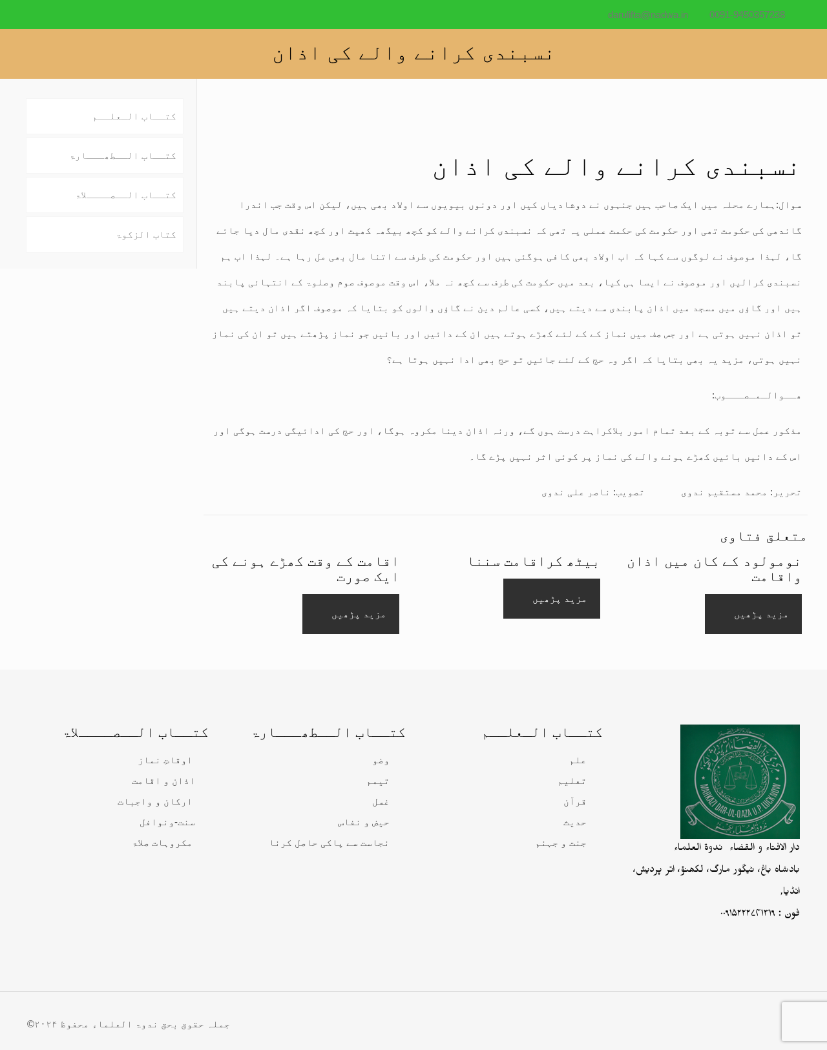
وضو (381, 759)
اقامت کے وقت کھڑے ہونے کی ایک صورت (305, 568)
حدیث (575, 821)
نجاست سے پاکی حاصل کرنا (329, 842)
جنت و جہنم (561, 842)
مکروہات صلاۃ (162, 842)
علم (578, 759)
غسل (381, 801)
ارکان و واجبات (155, 801)
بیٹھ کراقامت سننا (533, 561)
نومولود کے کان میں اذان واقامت (714, 568)
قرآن (575, 801)
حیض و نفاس (364, 821)
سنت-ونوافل (167, 821)
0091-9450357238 (747, 14)
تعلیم (572, 780)
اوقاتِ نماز (165, 759)
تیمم (378, 780)
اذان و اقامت (163, 780)
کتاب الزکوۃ (146, 234)
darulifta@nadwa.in (648, 14)
